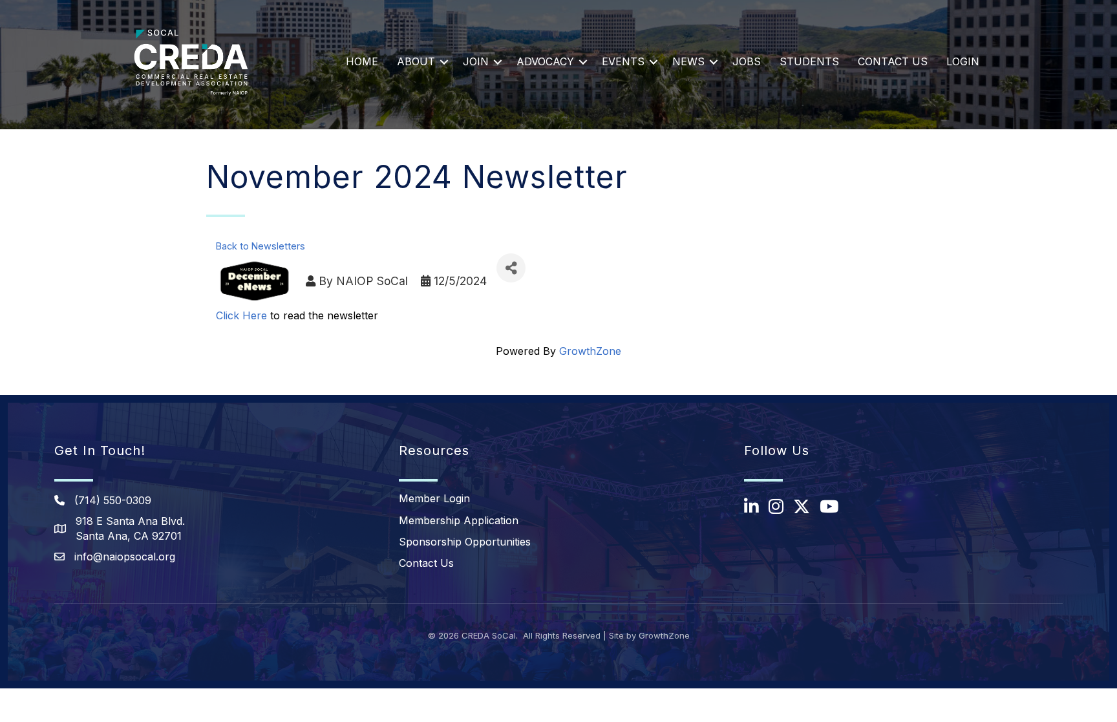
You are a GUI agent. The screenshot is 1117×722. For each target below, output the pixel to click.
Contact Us (893, 61)
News (688, 61)
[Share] (511, 267)
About (416, 61)
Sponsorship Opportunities (465, 541)
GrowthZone (590, 351)
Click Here (241, 315)
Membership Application (458, 520)
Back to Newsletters (260, 245)
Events (623, 61)
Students (809, 61)
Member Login (434, 498)
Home (362, 61)
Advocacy (545, 61)
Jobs (746, 61)
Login (962, 61)
